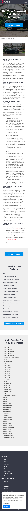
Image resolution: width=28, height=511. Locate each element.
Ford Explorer (7, 367)
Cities (6, 484)
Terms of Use (8, 473)
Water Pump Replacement (11, 317)
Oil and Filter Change (9, 294)
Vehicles (7, 38)
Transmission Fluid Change (10, 314)
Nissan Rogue (7, 407)
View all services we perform (14, 323)
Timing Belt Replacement (10, 312)
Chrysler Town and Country (11, 357)
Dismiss (6, 506)
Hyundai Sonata (7, 391)
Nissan (5, 401)
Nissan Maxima (7, 405)
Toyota (5, 421)
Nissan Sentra (7, 409)
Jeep (4, 393)
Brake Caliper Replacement (11, 279)
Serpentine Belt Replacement (12, 300)
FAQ (5, 459)
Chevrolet (6, 347)
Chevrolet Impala (8, 354)
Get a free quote (14, 25)
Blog (5, 468)
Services (6, 481)
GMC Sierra (6, 379)
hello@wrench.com (11, 239)
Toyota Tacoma (7, 433)
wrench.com (17, 228)
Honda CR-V (6, 387)
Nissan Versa (7, 411)
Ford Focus (6, 375)
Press (6, 466)
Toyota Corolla (7, 425)
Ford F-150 (6, 370)
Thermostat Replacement (10, 309)
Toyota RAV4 (7, 431)
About (6, 461)
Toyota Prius (7, 429)
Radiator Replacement (9, 297)
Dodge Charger (7, 361)
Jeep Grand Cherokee (9, 395)
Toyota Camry (7, 423)
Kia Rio (5, 397)
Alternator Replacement (10, 274)
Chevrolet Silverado (9, 355)
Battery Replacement (9, 276)
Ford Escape (6, 365)
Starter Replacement (9, 306)
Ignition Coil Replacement (10, 291)
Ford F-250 (6, 371)
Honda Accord (7, 383)
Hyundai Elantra (7, 389)
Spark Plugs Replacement (10, 303)
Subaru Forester (8, 417)
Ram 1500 (6, 413)
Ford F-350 (6, 373)
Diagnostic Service (8, 285)
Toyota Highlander (8, 427)
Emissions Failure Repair (10, 288)
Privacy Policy (8, 475)
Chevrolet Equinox (8, 351)
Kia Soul (5, 399)
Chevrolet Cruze (8, 350)
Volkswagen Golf (8, 435)
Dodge (5, 360)
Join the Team (8, 471)
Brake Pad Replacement (10, 282)
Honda (5, 381)
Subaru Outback (7, 419)
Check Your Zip (8, 491)
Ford (4, 363)
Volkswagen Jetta (8, 437)
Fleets (6, 488)
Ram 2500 (6, 415)
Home (2, 38)
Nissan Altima (7, 403)
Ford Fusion (6, 377)
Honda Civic (6, 385)
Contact (6, 464)
